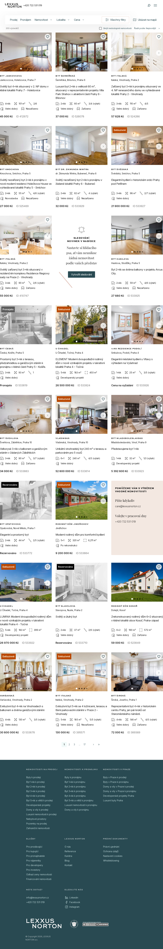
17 (85, 744)
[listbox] (43, 803)
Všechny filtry (118, 19)
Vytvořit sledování (81, 274)
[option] (43, 777)
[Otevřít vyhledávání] (149, 5)
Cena (77, 19)
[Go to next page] (93, 744)
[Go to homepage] (43, 923)
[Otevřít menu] (155, 5)
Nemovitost (41, 19)
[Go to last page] (98, 744)
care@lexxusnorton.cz (128, 506)
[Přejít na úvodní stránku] (13, 5)
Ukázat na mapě (147, 19)
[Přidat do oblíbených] (47, 37)
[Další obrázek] (47, 53)
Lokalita (61, 19)
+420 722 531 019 (32, 5)
